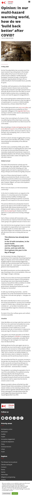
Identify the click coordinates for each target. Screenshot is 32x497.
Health (3, 436)
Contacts (3, 467)
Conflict (3, 434)
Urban (3, 449)
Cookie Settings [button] (6, 493)
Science (3, 479)
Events (3, 469)
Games (3, 472)
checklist (17, 336)
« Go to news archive (7, 38)
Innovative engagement (8, 439)
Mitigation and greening (8, 477)
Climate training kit (6, 464)
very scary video (23, 107)
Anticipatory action (6, 429)
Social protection (6, 446)
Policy (3, 444)
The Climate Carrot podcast (9, 462)
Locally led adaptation (7, 441)
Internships (4, 474)
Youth (3, 451)
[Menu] (29, 1)
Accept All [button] (15, 493)
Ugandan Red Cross (23, 111)
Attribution (4, 431)
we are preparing (9, 211)
